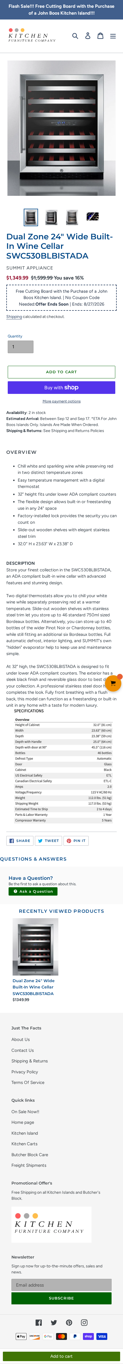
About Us (20, 1039)
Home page (22, 1122)
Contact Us (22, 1050)
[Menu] (113, 35)
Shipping (14, 316)
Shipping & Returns (29, 1061)
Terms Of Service (27, 1082)
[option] (31, 217)
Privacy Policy (24, 1071)
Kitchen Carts (24, 1143)
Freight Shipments (28, 1165)
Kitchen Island (24, 1133)
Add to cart (61, 1356)
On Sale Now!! (25, 1111)
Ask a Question (35, 891)
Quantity (15, 336)
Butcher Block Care (29, 1154)
